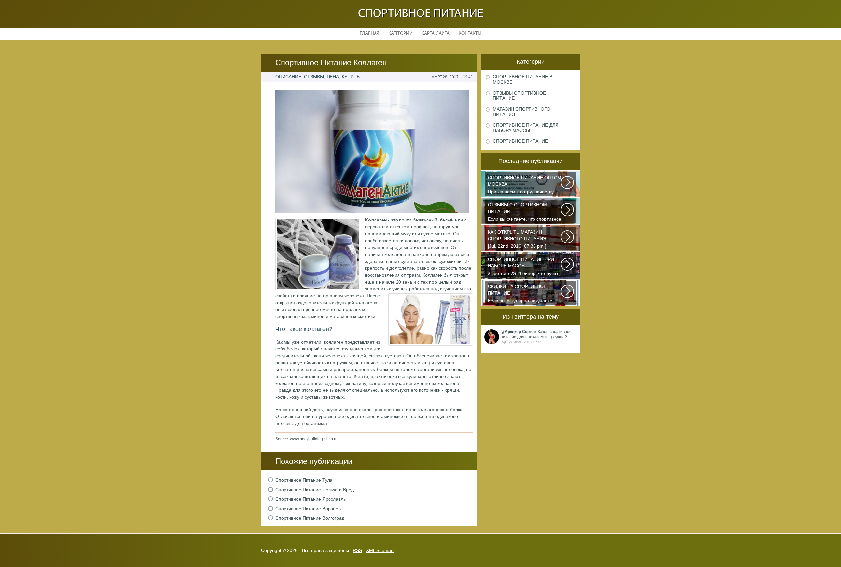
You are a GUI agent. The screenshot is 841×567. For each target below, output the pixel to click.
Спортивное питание (420, 14)
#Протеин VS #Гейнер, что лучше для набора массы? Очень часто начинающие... (524, 267)
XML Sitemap (380, 550)
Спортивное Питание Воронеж (308, 508)
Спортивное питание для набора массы (525, 127)
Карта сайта (435, 34)
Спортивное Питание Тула (303, 480)
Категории (400, 34)
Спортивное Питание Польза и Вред (314, 489)
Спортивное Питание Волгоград (309, 518)
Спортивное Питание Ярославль (310, 499)
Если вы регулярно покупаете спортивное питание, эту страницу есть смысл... (520, 294)
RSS (357, 550)
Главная (369, 34)
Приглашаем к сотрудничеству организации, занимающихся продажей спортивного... (524, 185)
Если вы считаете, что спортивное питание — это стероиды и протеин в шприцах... (524, 212)
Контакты (470, 34)
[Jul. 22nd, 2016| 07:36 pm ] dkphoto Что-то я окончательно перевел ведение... (521, 239)
